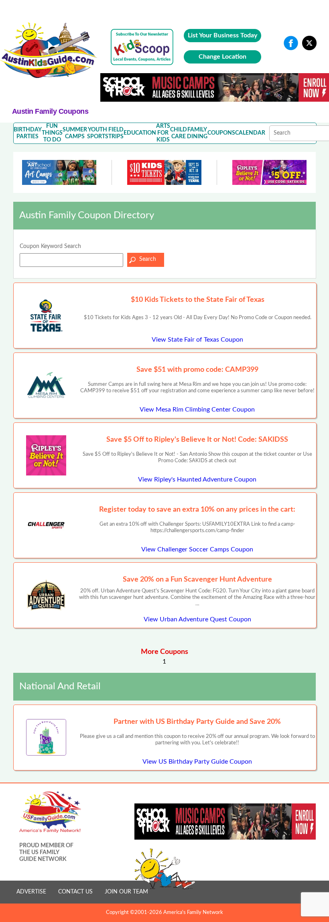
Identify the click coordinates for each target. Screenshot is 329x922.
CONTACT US (75, 892)
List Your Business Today (222, 35)
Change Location (222, 56)
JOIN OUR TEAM (126, 892)
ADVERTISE (31, 892)
